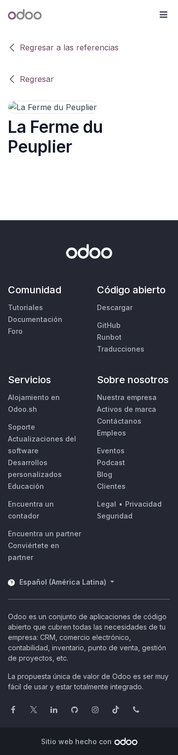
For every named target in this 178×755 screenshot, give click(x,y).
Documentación (35, 319)
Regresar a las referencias (69, 47)
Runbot (109, 337)
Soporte (21, 427)
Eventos (111, 450)
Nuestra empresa (127, 397)
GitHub (109, 325)
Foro (15, 331)
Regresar (37, 79)
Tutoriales (25, 307)
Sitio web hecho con (76, 741)
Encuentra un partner (44, 533)
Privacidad (143, 504)
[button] (163, 15)
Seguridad (115, 516)
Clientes (111, 486)
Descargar (115, 307)
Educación (26, 486)
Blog (104, 474)
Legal (106, 504)
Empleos (111, 433)
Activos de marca (126, 409)
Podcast (111, 462)
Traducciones (120, 349)
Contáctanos (119, 421)
